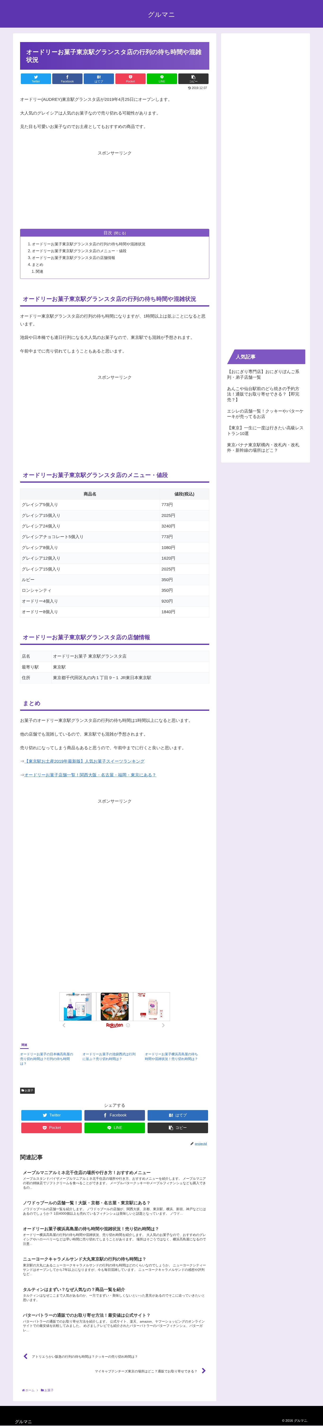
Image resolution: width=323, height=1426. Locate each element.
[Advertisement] (114, 190)
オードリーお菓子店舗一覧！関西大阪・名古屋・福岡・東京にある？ (90, 775)
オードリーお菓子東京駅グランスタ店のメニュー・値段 (79, 251)
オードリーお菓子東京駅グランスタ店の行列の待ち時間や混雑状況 (88, 244)
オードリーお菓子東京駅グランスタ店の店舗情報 (73, 257)
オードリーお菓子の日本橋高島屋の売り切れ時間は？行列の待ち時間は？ (46, 1058)
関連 (39, 271)
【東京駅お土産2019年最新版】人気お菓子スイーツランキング (84, 761)
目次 (108, 232)
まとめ (37, 264)
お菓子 (28, 1090)
